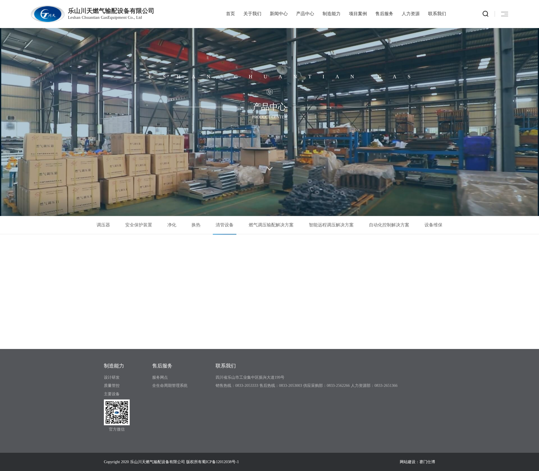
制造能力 (332, 13)
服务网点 (160, 377)
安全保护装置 (138, 224)
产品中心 (305, 13)
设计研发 (112, 377)
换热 (195, 224)
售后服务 (384, 13)
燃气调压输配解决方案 (271, 224)
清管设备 (225, 224)
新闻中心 (279, 13)
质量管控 (112, 385)
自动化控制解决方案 (389, 224)
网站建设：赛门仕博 (417, 462)
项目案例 (358, 13)
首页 (230, 13)
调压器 (103, 224)
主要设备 (112, 394)
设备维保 (433, 224)
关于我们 (252, 13)
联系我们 (437, 13)
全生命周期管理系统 (170, 385)
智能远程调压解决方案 (331, 224)
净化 (171, 224)
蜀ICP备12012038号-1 (220, 462)
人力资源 (411, 13)
